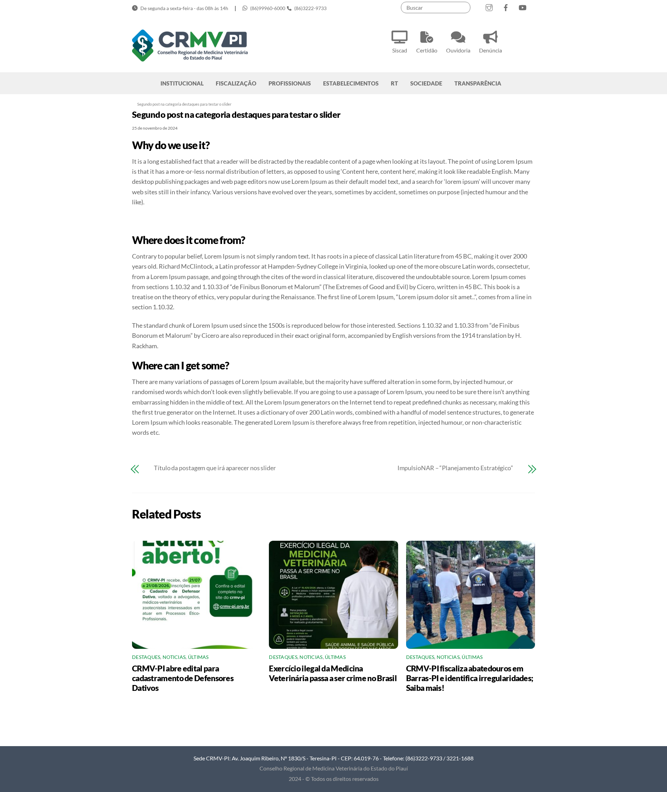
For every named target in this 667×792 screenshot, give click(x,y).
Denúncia (490, 50)
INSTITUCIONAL (182, 83)
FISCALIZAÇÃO (236, 83)
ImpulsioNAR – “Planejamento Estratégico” (455, 468)
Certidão (426, 50)
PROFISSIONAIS (290, 83)
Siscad (399, 50)
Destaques (146, 657)
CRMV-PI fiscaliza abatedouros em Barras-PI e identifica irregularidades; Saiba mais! (469, 678)
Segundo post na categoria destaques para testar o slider (236, 114)
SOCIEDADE (426, 83)
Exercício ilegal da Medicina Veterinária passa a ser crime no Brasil (333, 673)
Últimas (198, 657)
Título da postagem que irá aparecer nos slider (215, 468)
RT (394, 83)
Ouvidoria (458, 50)
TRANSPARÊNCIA (477, 83)
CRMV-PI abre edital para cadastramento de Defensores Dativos (182, 678)
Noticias (174, 657)
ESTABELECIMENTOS (351, 83)
